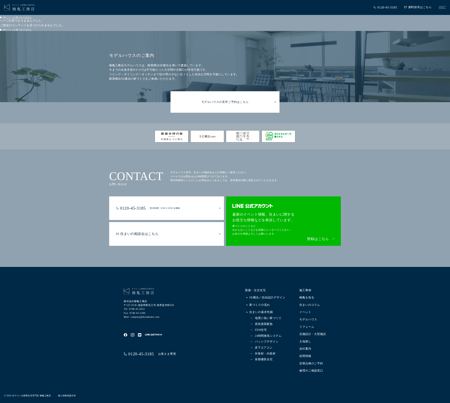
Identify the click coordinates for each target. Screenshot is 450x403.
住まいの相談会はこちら (139, 234)
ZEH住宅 (261, 329)
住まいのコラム (309, 304)
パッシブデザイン (266, 341)
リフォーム (306, 326)
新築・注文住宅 (255, 290)
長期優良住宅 (264, 359)
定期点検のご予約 (311, 363)
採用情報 (305, 355)
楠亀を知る (306, 297)
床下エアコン (264, 347)
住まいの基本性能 (261, 312)
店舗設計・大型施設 (312, 333)
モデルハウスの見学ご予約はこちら (225, 101)
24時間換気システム (268, 335)
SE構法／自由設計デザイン (267, 297)
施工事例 (305, 290)
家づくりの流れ (259, 304)
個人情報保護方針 (67, 395)
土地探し (305, 341)
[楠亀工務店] (19, 8)
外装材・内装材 (265, 353)
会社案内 (305, 348)
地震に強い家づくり (268, 317)
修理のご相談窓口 (311, 370)
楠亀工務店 (45, 395)
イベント (305, 312)
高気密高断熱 (264, 323)
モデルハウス (308, 319)
